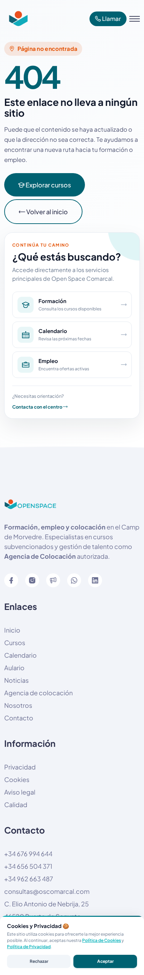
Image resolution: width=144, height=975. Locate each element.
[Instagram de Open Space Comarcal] (32, 580)
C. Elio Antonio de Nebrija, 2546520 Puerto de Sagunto (46, 910)
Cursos (14, 643)
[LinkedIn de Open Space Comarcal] (95, 580)
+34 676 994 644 (28, 854)
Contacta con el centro (37, 407)
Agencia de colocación (38, 693)
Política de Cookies (101, 940)
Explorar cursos (47, 185)
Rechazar (39, 961)
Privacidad (20, 767)
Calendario (20, 655)
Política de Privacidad (29, 946)
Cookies (16, 779)
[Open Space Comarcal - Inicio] (16, 19)
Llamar (111, 18)
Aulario (14, 668)
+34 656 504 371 (28, 866)
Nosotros (18, 705)
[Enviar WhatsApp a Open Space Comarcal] (74, 580)
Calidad (15, 804)
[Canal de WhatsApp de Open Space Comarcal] (53, 580)
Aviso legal (19, 792)
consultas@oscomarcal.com (46, 891)
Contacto (18, 718)
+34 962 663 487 (28, 879)
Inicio (12, 630)
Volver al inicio (46, 212)
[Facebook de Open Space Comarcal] (11, 580)
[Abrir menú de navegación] (134, 18)
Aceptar (105, 961)
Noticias (16, 680)
